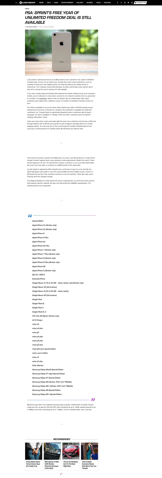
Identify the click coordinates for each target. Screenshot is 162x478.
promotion (43, 98)
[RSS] (132, 2)
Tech (49, 2)
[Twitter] (121, 2)
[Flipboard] (128, 2)
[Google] (124, 2)
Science (90, 2)
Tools (98, 2)
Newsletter (141, 2)
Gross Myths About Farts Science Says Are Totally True (33, 464)
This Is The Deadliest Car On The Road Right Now (70, 464)
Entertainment (67, 2)
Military (80, 2)
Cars (56, 2)
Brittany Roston (32, 27)
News (41, 2)
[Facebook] (117, 2)
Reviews (107, 2)
